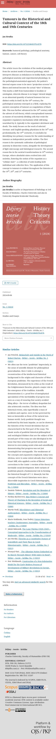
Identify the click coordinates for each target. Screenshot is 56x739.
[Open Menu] (2, 2)
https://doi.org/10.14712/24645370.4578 (24, 44)
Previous (9, 576)
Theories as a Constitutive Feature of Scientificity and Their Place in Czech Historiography (29, 541)
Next (48, 576)
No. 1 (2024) (25, 11)
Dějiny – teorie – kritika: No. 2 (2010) (35, 535)
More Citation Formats (13, 338)
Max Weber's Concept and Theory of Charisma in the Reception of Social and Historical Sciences (30, 500)
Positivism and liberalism (19, 484)
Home (5, 11)
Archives (13, 11)
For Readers (9, 609)
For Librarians (9, 617)
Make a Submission (14, 594)
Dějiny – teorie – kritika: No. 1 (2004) (32, 493)
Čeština (7, 632)
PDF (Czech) (11, 283)
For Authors (9, 613)
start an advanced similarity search (30, 582)
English (7, 636)
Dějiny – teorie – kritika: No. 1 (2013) (24, 558)
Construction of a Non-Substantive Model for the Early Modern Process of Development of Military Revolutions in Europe (30, 564)
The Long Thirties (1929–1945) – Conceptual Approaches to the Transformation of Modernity (29, 532)
